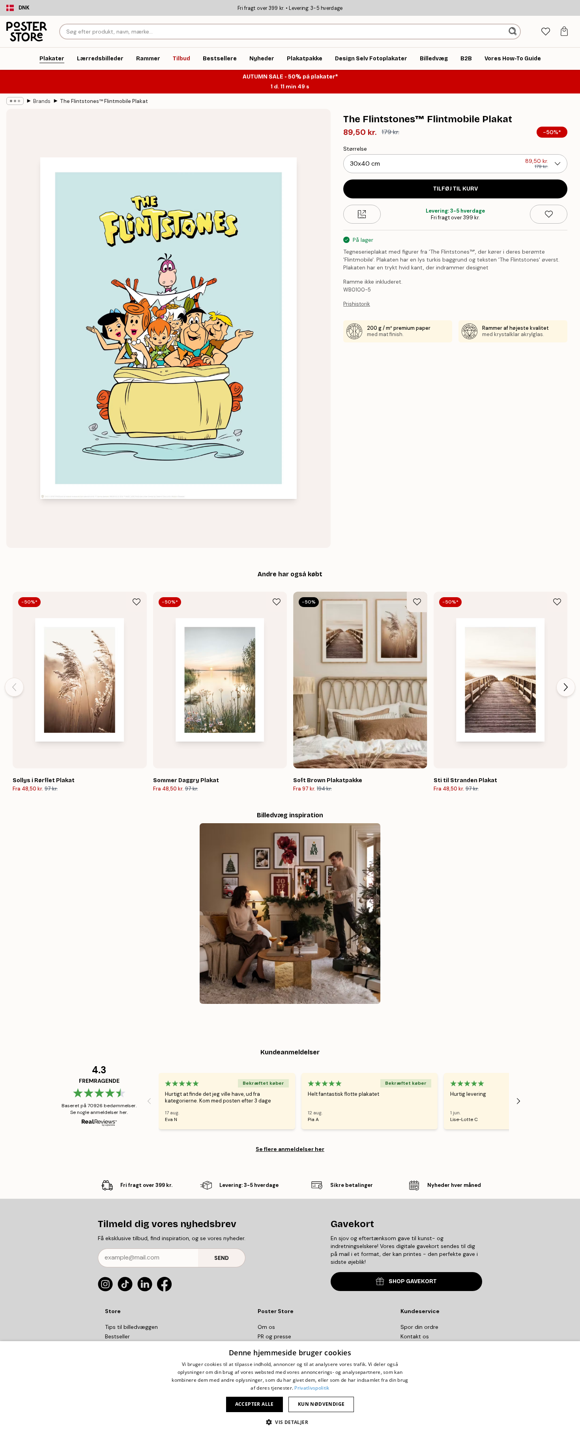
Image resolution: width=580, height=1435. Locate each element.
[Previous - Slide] (14, 687)
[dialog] (290, 1388)
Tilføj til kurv (455, 188)
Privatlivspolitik (311, 1388)
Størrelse (355, 148)
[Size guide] (362, 214)
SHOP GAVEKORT (413, 1281)
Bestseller (117, 1336)
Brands (42, 101)
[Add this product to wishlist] (548, 214)
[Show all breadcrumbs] (15, 101)
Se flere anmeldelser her (290, 1149)
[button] (290, 1422)
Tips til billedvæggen (131, 1326)
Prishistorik (356, 304)
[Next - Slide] (565, 687)
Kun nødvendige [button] (321, 1404)
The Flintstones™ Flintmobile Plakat (104, 101)
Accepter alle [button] (254, 1404)
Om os (266, 1326)
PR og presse (274, 1336)
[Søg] (513, 31)
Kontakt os (414, 1336)
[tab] (545, 31)
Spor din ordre (419, 1326)
